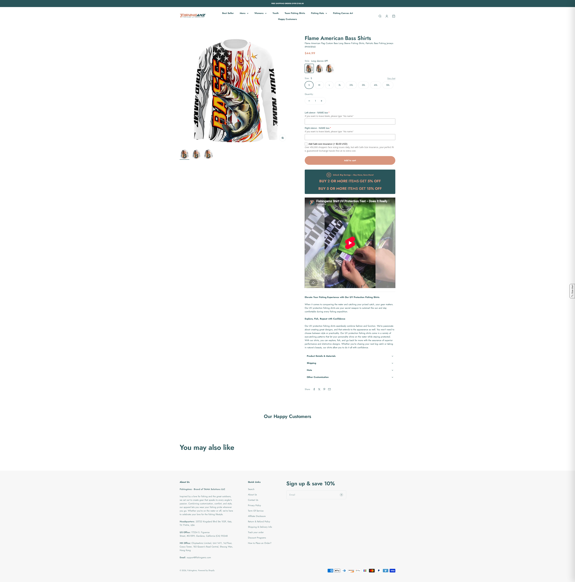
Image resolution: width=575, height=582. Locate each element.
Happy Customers (287, 19)
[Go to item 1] (184, 154)
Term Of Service (256, 510)
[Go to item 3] (208, 154)
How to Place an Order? (259, 543)
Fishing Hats (317, 13)
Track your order (256, 532)
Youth (276, 13)
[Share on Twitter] (319, 389)
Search (251, 489)
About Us (252, 494)
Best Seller (228, 13)
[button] (350, 356)
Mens (242, 13)
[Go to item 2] (196, 154)
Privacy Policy (254, 505)
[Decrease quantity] (309, 100)
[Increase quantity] (321, 100)
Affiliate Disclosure (257, 516)
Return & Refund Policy (259, 521)
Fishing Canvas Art (343, 13)
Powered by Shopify (206, 570)
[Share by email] (329, 389)
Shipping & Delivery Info (260, 527)
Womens (259, 13)
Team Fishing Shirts (295, 13)
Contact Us (253, 500)
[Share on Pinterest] (324, 389)
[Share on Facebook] (314, 389)
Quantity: (309, 94)
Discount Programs (257, 537)
